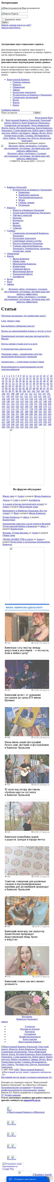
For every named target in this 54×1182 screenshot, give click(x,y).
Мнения (17, 225)
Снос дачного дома (10, 321)
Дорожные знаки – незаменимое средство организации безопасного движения (21, 355)
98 (17, 391)
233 (31, 422)
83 (17, 388)
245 (35, 424)
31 (44, 378)
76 (44, 386)
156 (31, 404)
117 (3, 396)
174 (12, 409)
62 (48, 383)
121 (21, 396)
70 (23, 386)
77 (48, 386)
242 (22, 424)
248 (49, 424)
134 (31, 399)
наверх (4, 1021)
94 (3, 391)
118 (8, 396)
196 (12, 414)
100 (24, 391)
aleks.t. (26, 517)
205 (3, 417)
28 (34, 378)
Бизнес (16, 223)
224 (40, 419)
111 (26, 394)
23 (17, 378)
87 (30, 388)
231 (22, 422)
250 (8, 427)
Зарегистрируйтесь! (11, 27)
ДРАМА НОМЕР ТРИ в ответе (18, 539)
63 (51, 383)
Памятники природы (28, 195)
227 (3, 422)
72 (30, 386)
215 (49, 417)
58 (34, 383)
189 (31, 411)
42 (30, 381)
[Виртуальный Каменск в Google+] (27, 1157)
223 (35, 419)
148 (45, 401)
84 (20, 388)
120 (17, 396)
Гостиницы (24, 205)
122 (26, 396)
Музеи (21, 200)
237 (49, 422)
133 (26, 399)
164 (17, 406)
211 (31, 417)
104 (42, 391)
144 (26, 401)
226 (49, 419)
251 (12, 427)
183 (3, 411)
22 (13, 378)
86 (27, 388)
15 (41, 376)
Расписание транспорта (24, 238)
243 (26, 424)
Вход (50, 117)
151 (8, 404)
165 (22, 406)
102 (33, 391)
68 (17, 386)
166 (26, 406)
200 (31, 414)
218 (12, 419)
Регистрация (41, 117)
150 (3, 404)
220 (22, 419)
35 (6, 381)
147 (40, 401)
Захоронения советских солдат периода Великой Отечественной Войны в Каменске (26, 524)
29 (37, 378)
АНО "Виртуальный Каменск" (29, 1069)
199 (26, 414)
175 (17, 409)
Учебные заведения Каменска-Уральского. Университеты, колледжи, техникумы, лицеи (31, 248)
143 (22, 401)
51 (10, 383)
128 (3, 399)
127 (49, 396)
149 (49, 401)
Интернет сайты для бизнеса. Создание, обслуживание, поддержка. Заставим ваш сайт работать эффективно (27, 156)
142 (17, 401)
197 (17, 414)
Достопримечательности (30, 197)
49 (3, 383)
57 (30, 383)
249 (3, 427)
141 (12, 401)
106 (3, 394)
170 (45, 406)
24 (20, 378)
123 (30, 396)
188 (26, 411)
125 (40, 396)
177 (26, 409)
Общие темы (19, 261)
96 (10, 391)
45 (41, 381)
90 (41, 388)
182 (49, 409)
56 (27, 383)
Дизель (6, 500)
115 (44, 394)
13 (34, 376)
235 (40, 422)
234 (35, 422)
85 (23, 388)
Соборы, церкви (26, 202)
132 (22, 399)
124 (35, 396)
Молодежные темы (28, 506)
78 (51, 386)
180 (40, 409)
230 (17, 422)
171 (49, 406)
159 (45, 404)
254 (26, 427)
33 (51, 378)
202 (40, 414)
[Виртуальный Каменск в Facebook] (27, 1146)
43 (34, 381)
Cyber (15, 500)
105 (47, 391)
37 (13, 381)
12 (30, 376)
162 (8, 406)
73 (34, 386)
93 (51, 388)
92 (48, 388)
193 (49, 411)
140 (8, 401)
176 (22, 409)
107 (8, 394)
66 (10, 386)
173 (8, 409)
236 (45, 422)
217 (8, 419)
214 (45, 417)
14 (37, 376)
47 (48, 381)
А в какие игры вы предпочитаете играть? (23, 504)
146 (35, 401)
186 (17, 411)
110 (21, 394)
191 (40, 411)
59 (37, 383)
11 (27, 376)
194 (3, 414)
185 (12, 411)
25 (23, 378)
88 (34, 388)
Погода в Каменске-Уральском (28, 243)
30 (41, 378)
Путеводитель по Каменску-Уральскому (32, 190)
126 (44, 396)
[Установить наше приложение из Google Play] (12, 1169)
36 (10, 381)
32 (48, 378)
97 (13, 391)
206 (8, 417)
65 (6, 386)
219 (17, 419)
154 (22, 404)
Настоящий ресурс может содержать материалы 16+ (26, 1077)
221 (26, 419)
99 (20, 391)
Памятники (24, 192)
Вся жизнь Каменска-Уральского (27, 1017)
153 (17, 404)
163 (12, 406)
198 (22, 414)
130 (12, 399)
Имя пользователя (30, 8)
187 (22, 411)
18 (51, 376)
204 (49, 414)
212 (35, 417)
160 (49, 404)
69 (20, 386)
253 (22, 427)
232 (26, 422)
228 (8, 422)
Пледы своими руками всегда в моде (19, 344)
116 (48, 394)
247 (45, 424)
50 (6, 383)
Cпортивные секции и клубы (27, 241)
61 (44, 383)
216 (3, 419)
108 (12, 394)
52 (13, 383)
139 (3, 401)
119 (12, 396)
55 (23, 383)
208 (17, 417)
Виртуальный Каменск (18, 79)
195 (8, 414)
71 (27, 386)
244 (31, 424)
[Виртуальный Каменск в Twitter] (27, 1134)
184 (8, 411)
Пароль (14, 13)
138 (49, 399)
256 (35, 427)
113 (35, 394)
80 (6, 388)
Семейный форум (21, 269)
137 (45, 399)
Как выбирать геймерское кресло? (18, 326)
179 (35, 409)
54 (20, 383)
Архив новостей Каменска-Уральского (32, 213)
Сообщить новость (10, 110)
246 (40, 424)
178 (31, 409)
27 (30, 378)
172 (3, 409)
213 (40, 417)
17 (48, 376)
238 (3, 424)
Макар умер (8, 496)
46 (44, 381)
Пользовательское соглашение (16, 1087)
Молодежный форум (23, 271)
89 (37, 388)
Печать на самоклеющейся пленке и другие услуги (26, 331)
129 (8, 399)
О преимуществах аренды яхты (16, 349)
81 (10, 388)
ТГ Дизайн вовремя (10, 1095)
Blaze (16, 513)
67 (13, 386)
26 (27, 378)
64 (3, 386)
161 (3, 406)
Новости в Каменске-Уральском (28, 210)
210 (26, 417)
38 (17, 381)
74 (37, 386)
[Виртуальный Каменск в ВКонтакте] (27, 1109)
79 (3, 388)
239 (8, 424)
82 (13, 388)
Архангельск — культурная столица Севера (22, 361)
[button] (3, 33)
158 (40, 404)
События (17, 228)
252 (17, 427)
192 (45, 411)
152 (12, 404)
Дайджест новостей (22, 215)
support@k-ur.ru (31, 1100)
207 (12, 417)
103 (38, 391)
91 (44, 388)
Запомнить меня (13, 19)
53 (17, 383)
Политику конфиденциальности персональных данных (23, 1088)
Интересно (18, 220)
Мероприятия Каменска (24, 264)
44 (37, 381)
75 (41, 386)
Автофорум (18, 276)
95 (6, 391)
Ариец (21, 496)
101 (29, 391)
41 (27, 381)
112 (30, 394)
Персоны (17, 218)
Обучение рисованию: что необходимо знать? (23, 316)
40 (23, 381)
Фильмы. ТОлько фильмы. (16, 533)
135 (35, 399)
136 (40, 399)
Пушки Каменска (11, 517)
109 (17, 394)
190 (35, 411)
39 (20, 381)
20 (6, 378)
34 (3, 381)
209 (22, 417)
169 (40, 406)
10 (23, 376)
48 (51, 381)
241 (17, 424)
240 (12, 424)
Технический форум (23, 274)
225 (45, 419)
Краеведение (19, 266)
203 (45, 414)
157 (35, 404)
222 (31, 419)
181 (45, 409)
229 (12, 422)
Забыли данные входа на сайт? (16, 25)
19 (3, 378)
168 (35, 406)
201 (35, 414)
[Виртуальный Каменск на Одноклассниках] (27, 1123)
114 (39, 394)
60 (41, 383)
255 (31, 427)
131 (17, 399)
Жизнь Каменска (21, 258)
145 (31, 401)
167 (31, 406)
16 (44, 376)
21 (10, 378)
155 (26, 404)
